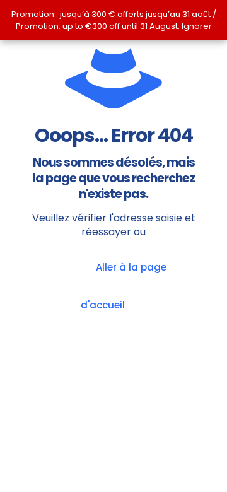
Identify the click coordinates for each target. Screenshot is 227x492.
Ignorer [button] (197, 26)
